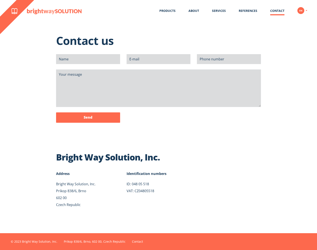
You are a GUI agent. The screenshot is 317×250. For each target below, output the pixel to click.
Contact (277, 11)
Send (88, 117)
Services (219, 11)
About (193, 11)
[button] (302, 9)
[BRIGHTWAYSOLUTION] (3, 21)
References (248, 11)
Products (167, 11)
